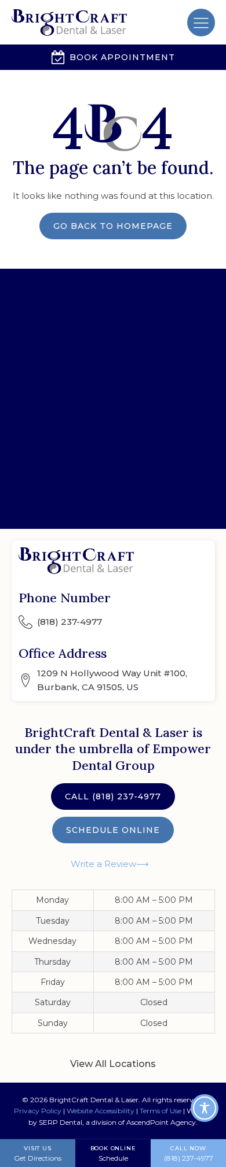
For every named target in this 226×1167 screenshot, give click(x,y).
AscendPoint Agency (161, 1122)
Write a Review (103, 863)
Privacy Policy (37, 1110)
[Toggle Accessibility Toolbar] (204, 1108)
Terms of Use (160, 1110)
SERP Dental (60, 1122)
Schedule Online (113, 830)
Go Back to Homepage (113, 226)
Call (113, 796)
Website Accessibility (100, 1110)
